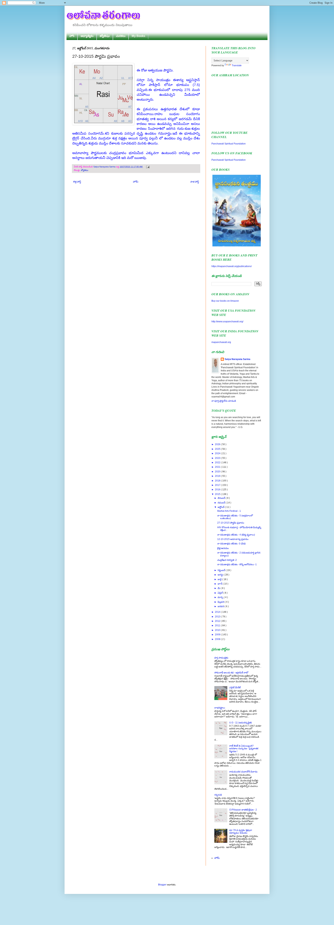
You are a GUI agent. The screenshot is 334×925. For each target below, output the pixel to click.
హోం (71, 35)
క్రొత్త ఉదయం (223, 548)
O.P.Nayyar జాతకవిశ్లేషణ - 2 (243, 809)
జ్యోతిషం (105, 35)
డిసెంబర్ (222, 498)
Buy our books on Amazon (225, 301)
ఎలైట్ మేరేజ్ (235, 687)
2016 (218, 489)
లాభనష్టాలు (219, 707)
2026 (218, 444)
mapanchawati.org (221, 342)
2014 (218, 612)
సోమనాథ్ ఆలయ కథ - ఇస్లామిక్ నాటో (231, 672)
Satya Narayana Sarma (104, 166)
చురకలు (120, 35)
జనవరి (221, 606)
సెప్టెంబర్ (222, 570)
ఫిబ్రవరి (221, 602)
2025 (218, 449)
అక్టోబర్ (221, 507)
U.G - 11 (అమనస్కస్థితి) (240, 722)
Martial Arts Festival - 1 (229, 511)
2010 (218, 630)
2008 (218, 639)
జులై (220, 579)
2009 (218, 634)
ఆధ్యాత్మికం (87, 35)
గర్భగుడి (218, 794)
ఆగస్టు (221, 574)
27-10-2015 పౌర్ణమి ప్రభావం (230, 522)
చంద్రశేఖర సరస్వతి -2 (227, 560)
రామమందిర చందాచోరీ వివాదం (243, 771)
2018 (218, 480)
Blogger (162, 884)
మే (219, 588)
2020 (218, 471)
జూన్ (220, 583)
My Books (138, 35)
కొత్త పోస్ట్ (77, 181)
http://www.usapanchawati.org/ (227, 321)
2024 (218, 453)
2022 (218, 462)
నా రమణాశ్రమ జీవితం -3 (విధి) (231, 543)
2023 (218, 458)
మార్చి (221, 597)
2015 (218, 494)
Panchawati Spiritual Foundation (228, 143)
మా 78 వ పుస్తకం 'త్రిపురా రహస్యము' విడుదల (240, 831)
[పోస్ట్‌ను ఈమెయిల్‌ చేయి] (147, 166)
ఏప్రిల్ (220, 592)
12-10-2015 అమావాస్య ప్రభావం (232, 539)
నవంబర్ (222, 502)
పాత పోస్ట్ (194, 181)
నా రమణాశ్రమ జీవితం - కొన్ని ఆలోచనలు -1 (237, 564)
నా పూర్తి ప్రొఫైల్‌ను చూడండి (223, 401)
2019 (218, 476)
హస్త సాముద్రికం (221, 657)
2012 (218, 621)
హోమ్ (135, 181)
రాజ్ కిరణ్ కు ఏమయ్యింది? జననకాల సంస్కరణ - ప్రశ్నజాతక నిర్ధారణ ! (243, 748)
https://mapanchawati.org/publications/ (231, 266)
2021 (218, 467)
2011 (218, 625)
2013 (218, 616)
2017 (218, 485)
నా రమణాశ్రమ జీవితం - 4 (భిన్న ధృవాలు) (236, 534)
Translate (237, 65)
